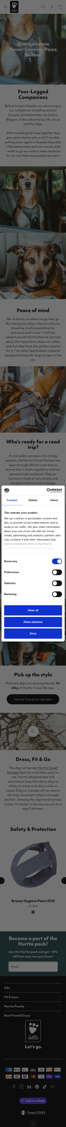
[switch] (57, 572)
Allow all (33, 610)
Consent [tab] (12, 500)
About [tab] (54, 500)
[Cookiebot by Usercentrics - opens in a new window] (47, 490)
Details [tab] (33, 500)
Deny (33, 633)
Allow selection (33, 621)
